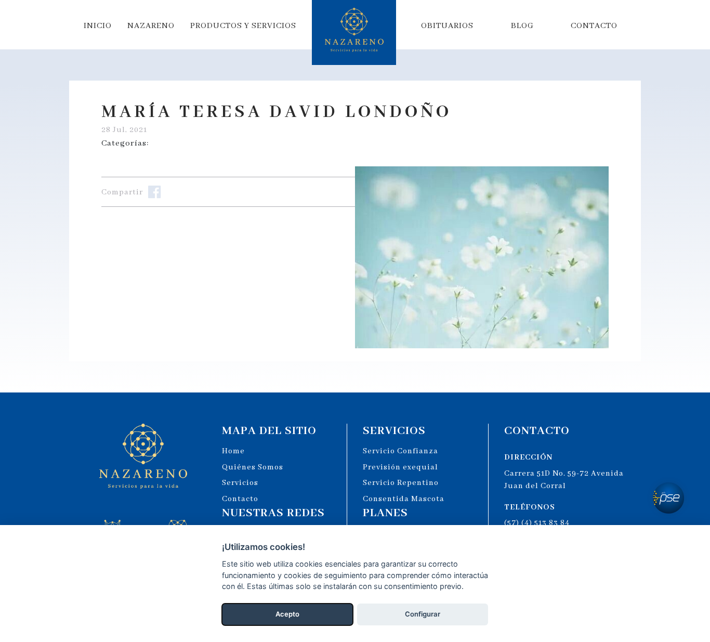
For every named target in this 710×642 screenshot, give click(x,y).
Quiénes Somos (252, 467)
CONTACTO (594, 26)
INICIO (98, 26)
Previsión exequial (400, 467)
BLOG (522, 26)
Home (233, 451)
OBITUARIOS (447, 26)
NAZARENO (151, 26)
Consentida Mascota (403, 499)
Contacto (240, 499)
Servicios (240, 483)
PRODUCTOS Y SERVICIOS (243, 26)
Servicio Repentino (401, 483)
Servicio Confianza (400, 451)
